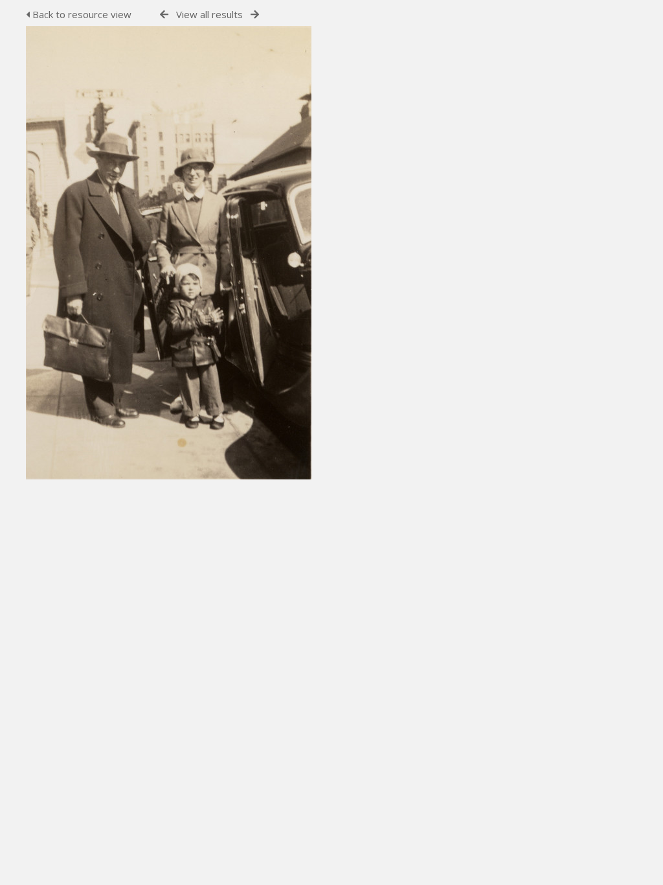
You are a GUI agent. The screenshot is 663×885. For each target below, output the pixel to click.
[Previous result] (164, 14)
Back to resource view (80, 14)
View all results (209, 14)
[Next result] (255, 14)
